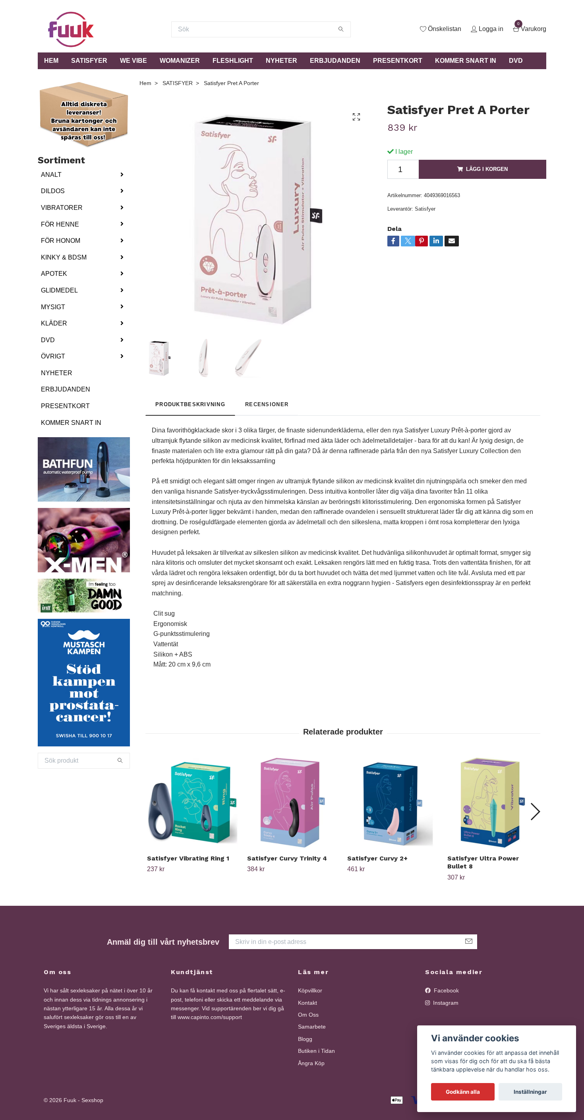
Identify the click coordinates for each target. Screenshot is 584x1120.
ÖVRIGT (53, 356)
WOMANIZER (180, 60)
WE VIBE (133, 60)
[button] (535, 811)
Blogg (305, 1039)
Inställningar (530, 1092)
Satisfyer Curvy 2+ (377, 858)
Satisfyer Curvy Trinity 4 (287, 858)
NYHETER (281, 60)
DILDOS (53, 191)
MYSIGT (53, 307)
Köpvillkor (310, 990)
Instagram (444, 1003)
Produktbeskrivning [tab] (190, 404)
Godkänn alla (463, 1092)
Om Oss (308, 1014)
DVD (516, 60)
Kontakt (307, 1003)
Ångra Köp (311, 1063)
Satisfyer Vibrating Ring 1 (188, 858)
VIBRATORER (62, 207)
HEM (51, 60)
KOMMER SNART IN (465, 60)
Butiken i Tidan (316, 1051)
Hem (145, 83)
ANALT (51, 174)
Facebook (445, 990)
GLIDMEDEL (59, 290)
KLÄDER (54, 323)
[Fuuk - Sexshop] (71, 29)
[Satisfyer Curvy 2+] (392, 802)
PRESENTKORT (397, 60)
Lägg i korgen (487, 169)
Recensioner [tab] (266, 404)
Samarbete (312, 1026)
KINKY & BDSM (64, 257)
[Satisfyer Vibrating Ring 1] (192, 802)
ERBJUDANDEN (335, 60)
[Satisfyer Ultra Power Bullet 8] (492, 802)
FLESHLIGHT (233, 60)
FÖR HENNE (60, 224)
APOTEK (54, 273)
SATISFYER (89, 60)
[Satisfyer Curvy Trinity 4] (292, 802)
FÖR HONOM (60, 240)
